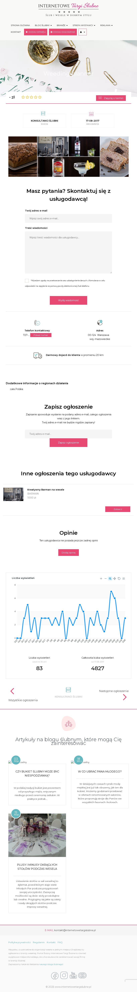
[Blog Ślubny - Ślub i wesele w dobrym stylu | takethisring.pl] (82, 975)
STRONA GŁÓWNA (20, 25)
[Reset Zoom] (119, 579)
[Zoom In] (101, 579)
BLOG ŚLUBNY (42, 25)
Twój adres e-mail (36, 210)
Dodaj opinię (69, 552)
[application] (68, 612)
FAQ (60, 942)
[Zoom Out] (105, 579)
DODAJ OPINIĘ (36, 32)
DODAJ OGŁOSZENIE (63, 32)
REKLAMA (105, 25)
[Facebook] (55, 975)
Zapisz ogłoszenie (68, 442)
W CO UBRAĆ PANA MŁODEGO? (100, 771)
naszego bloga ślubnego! (51, 964)
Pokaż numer (41, 335)
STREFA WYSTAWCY (83, 25)
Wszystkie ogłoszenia (23, 700)
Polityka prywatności (19, 942)
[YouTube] (73, 975)
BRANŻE (61, 25)
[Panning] (114, 579)
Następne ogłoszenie (114, 691)
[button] (83, 32)
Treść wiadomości (36, 227)
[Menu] (123, 579)
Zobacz (118, 509)
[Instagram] (64, 975)
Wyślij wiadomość (68, 300)
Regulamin (39, 942)
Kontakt (51, 942)
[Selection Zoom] (110, 579)
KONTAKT (16, 32)
